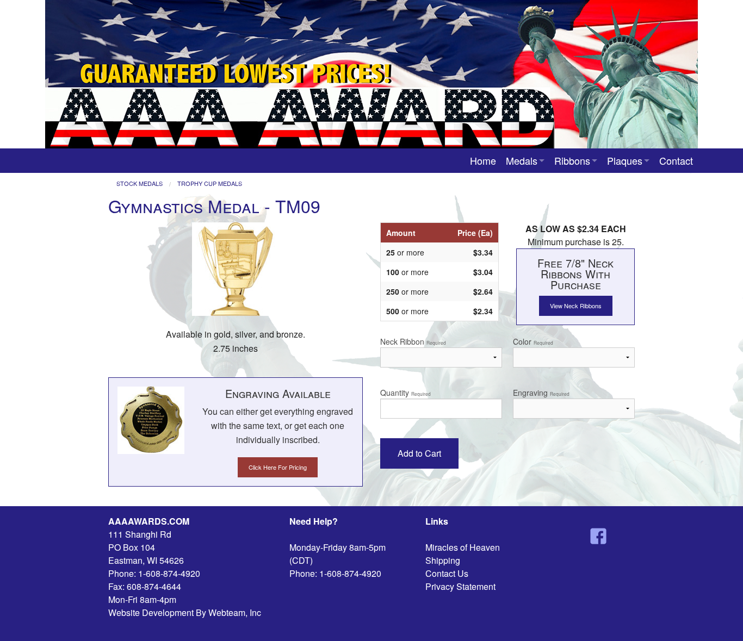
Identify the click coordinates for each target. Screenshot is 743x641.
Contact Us (446, 573)
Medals (521, 160)
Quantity (405, 392)
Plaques (624, 160)
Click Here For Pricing (278, 467)
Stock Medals (139, 183)
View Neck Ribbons (576, 305)
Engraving (541, 392)
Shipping (442, 560)
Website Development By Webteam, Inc (184, 612)
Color (533, 341)
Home (483, 160)
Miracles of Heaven (462, 547)
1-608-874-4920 (169, 573)
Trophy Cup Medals (209, 183)
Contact (676, 160)
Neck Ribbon (413, 341)
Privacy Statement (460, 586)
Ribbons (572, 160)
